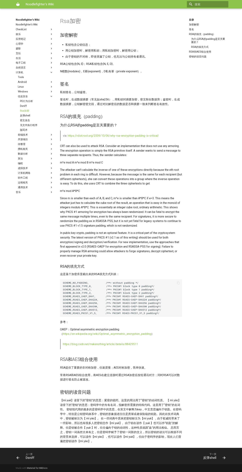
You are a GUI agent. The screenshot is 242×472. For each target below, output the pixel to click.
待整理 (21, 144)
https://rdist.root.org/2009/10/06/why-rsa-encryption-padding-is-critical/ (113, 135)
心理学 (19, 43)
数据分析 (23, 153)
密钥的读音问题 (197, 56)
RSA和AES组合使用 (200, 51)
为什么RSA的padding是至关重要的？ (208, 40)
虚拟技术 (23, 168)
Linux (21, 86)
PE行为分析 (26, 101)
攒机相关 (23, 149)
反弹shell (25, 115)
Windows (23, 91)
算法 (20, 158)
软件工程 (23, 177)
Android (22, 82)
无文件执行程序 (28, 125)
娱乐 (18, 34)
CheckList (21, 29)
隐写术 (23, 129)
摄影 (18, 48)
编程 (20, 163)
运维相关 (23, 182)
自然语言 (21, 67)
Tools (21, 77)
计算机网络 (24, 172)
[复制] (178, 283)
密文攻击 (25, 120)
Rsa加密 (24, 110)
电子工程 (21, 62)
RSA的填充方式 (200, 46)
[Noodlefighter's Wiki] (17, 4)
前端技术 (23, 134)
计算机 (19, 72)
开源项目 (23, 139)
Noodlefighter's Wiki (28, 19)
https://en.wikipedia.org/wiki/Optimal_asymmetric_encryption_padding (107, 334)
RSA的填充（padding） (202, 34)
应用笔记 (21, 38)
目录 (191, 19)
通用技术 (23, 187)
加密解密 (194, 24)
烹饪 (18, 53)
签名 (191, 29)
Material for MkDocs (37, 468)
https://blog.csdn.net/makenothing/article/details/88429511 (100, 344)
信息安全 (23, 96)
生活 (18, 58)
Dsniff (23, 105)
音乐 (18, 192)
